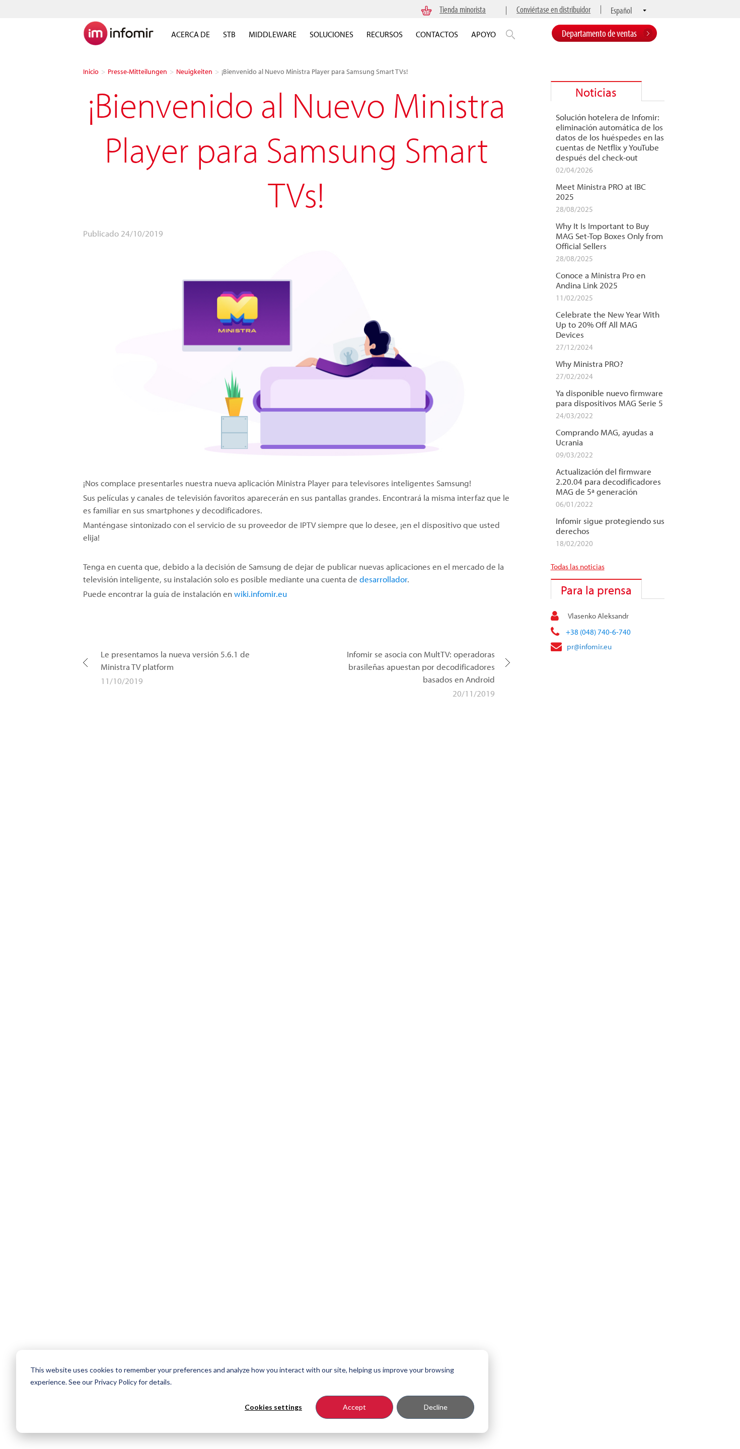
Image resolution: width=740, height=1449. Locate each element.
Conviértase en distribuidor (553, 9)
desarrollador (383, 579)
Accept (354, 1407)
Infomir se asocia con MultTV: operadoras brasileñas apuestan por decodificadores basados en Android (420, 666)
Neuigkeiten (194, 71)
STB (229, 34)
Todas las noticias (578, 566)
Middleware (273, 34)
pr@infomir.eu (589, 646)
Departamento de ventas (599, 33)
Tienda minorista (462, 9)
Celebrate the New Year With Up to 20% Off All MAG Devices (607, 325)
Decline (436, 1407)
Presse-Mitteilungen (137, 71)
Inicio (91, 71)
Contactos (437, 34)
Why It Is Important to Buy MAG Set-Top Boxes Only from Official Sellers (609, 236)
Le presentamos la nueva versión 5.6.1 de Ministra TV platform (175, 660)
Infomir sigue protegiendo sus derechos (610, 526)
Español (621, 10)
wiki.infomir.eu (260, 593)
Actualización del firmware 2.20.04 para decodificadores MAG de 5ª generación (608, 482)
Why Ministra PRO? (589, 364)
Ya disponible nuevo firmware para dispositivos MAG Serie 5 (609, 398)
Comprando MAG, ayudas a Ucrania (604, 437)
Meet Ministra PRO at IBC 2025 (601, 192)
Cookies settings (273, 1407)
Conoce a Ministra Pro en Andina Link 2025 (600, 280)
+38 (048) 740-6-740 (598, 632)
